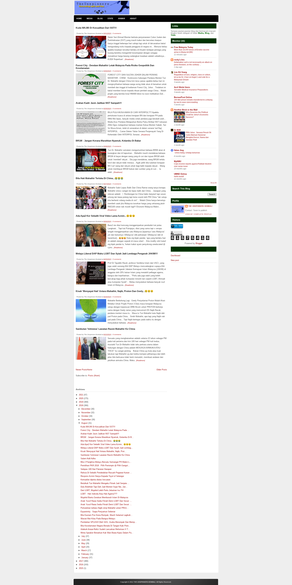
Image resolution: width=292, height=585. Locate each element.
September (86, 419)
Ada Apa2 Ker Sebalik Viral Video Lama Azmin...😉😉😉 (105, 216)
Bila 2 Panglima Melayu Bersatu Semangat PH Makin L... (106, 462)
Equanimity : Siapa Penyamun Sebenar (98, 511)
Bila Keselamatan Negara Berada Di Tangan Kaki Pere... (105, 526)
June (83, 540)
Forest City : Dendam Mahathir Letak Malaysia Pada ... (105, 430)
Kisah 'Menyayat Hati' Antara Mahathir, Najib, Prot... (103, 451)
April (83, 547)
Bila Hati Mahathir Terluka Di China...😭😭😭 (99, 178)
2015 (81, 568)
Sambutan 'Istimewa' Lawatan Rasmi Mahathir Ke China (105, 329)
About (133, 18)
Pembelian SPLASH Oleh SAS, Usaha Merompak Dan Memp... (109, 522)
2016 (81, 564)
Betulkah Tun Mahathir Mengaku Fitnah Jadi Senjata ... (105, 483)
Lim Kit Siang (180, 72)
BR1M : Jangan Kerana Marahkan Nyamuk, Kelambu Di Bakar (108, 140)
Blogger (199, 243)
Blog (100, 18)
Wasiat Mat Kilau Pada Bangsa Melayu (98, 518)
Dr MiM (177, 130)
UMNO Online (180, 174)
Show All (213, 183)
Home (79, 18)
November (86, 412)
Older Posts (161, 369)
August (84, 423)
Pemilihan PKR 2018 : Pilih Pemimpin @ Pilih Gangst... (105, 465)
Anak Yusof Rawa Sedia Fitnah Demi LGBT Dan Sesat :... (106, 501)
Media (90, 18)
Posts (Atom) (94, 375)
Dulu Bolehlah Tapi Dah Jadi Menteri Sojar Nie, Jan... (104, 487)
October (85, 416)
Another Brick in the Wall (186, 110)
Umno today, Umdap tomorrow (187, 153)
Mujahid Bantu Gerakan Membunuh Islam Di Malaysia (104, 497)
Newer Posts (81, 369)
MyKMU (177, 161)
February (85, 554)
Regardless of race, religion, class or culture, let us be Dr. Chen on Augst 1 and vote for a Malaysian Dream (192, 77)
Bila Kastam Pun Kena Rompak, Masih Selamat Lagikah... (106, 515)
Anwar (121, 18)
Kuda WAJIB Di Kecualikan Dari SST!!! (96, 27)
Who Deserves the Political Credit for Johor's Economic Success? (197, 114)
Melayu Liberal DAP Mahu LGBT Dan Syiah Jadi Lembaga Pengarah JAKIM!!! (117, 253)
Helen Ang (179, 150)
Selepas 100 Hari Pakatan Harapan (96, 469)
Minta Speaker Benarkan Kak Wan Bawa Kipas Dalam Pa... (107, 533)
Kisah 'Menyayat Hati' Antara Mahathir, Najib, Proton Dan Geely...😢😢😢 (114, 291)
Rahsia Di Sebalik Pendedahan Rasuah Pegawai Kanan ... (106, 472)
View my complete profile (198, 214)
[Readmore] (129, 59)
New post (175, 260)
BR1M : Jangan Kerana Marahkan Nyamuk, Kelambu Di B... (107, 437)
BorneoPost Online (183, 97)
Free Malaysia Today (183, 47)
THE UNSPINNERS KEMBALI (145, 582)
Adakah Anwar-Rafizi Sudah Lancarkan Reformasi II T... (105, 529)
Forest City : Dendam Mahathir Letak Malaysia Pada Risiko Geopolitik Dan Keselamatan (115, 66)
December (86, 409)
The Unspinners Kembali (200, 206)
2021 (81, 395)
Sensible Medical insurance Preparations (191, 90)
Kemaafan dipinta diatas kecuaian (95, 479)
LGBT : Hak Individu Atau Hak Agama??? (99, 494)
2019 (81, 402)
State (110, 18)
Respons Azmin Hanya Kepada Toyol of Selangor (102, 476)
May (83, 543)
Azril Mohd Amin (182, 87)
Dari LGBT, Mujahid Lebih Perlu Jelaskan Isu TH (102, 490)
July (83, 536)
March (84, 550)
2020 (81, 398)
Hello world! (179, 176)
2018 (81, 405)
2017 (81, 561)
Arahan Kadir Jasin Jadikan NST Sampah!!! (99, 103)
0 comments (117, 33)
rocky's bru (179, 60)
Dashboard (175, 255)
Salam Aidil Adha (88, 458)
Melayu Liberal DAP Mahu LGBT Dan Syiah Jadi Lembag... (107, 448)
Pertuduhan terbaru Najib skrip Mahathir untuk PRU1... (105, 508)
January (85, 557)
